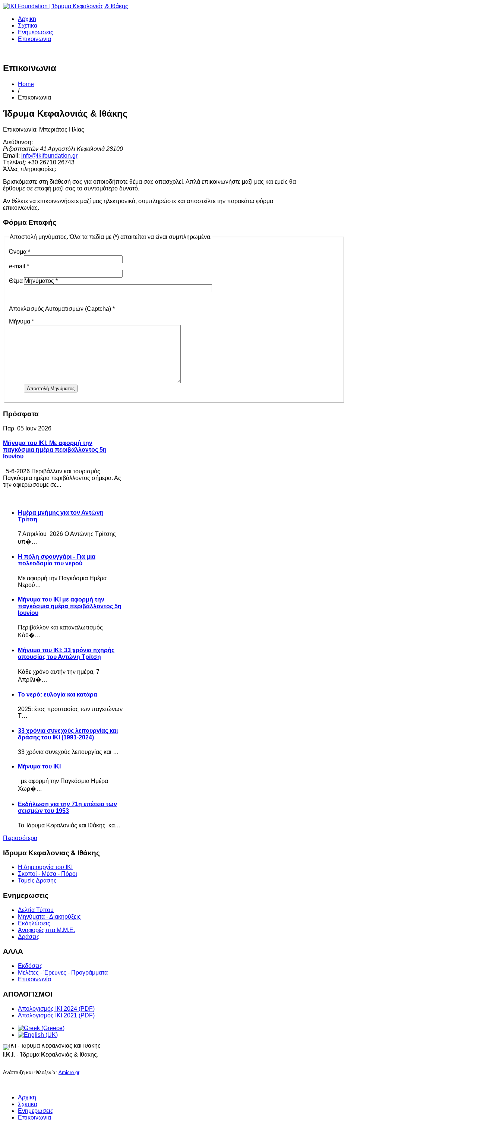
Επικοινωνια (34, 39)
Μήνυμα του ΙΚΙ (39, 766)
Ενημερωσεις (35, 32)
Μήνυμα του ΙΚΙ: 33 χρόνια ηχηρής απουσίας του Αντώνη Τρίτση (66, 653)
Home (26, 84)
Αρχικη (27, 19)
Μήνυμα (21, 321)
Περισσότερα (20, 838)
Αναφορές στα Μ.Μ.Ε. (46, 930)
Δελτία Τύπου (36, 910)
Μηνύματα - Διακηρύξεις (49, 916)
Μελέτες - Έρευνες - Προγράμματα (63, 972)
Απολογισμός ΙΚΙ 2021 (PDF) (56, 1015)
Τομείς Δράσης (37, 880)
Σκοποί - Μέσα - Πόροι (47, 874)
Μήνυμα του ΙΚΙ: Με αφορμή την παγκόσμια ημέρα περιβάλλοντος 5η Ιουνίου (55, 450)
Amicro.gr (69, 1072)
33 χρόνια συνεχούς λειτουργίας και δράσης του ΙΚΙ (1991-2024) (68, 734)
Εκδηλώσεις (34, 923)
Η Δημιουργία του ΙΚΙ (45, 867)
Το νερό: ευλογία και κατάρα (57, 694)
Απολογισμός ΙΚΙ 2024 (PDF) (56, 1009)
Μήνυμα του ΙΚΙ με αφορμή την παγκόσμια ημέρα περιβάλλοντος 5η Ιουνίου (69, 606)
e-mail (19, 266)
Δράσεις (29, 937)
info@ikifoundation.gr (49, 155)
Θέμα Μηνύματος (33, 281)
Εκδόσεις (30, 966)
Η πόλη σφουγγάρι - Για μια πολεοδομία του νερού (56, 559)
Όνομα (19, 252)
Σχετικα (27, 25)
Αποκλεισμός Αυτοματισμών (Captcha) (62, 309)
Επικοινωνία (34, 979)
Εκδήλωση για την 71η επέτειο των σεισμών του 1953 (67, 807)
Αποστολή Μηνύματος (51, 388)
